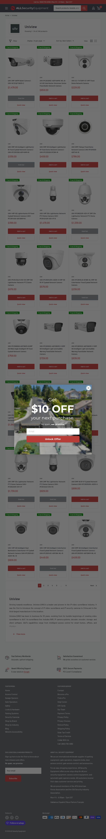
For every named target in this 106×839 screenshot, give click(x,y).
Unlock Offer (53, 439)
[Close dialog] (88, 388)
